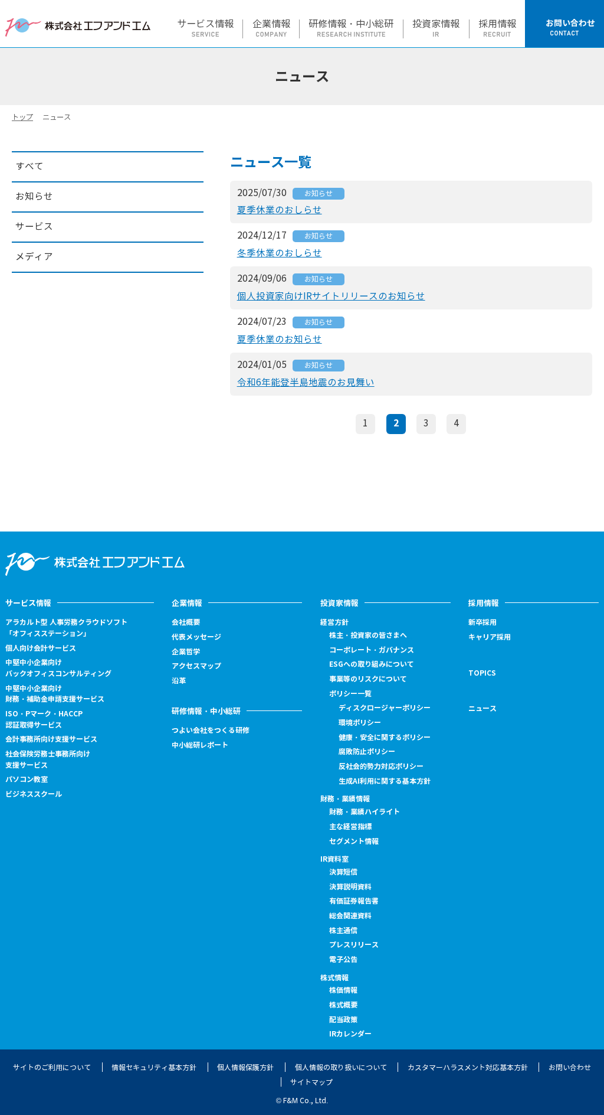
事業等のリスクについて (368, 678)
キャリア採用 (489, 637)
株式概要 (343, 1004)
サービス (34, 226)
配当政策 (343, 1019)
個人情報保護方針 (245, 1067)
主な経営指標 (350, 826)
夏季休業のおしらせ (279, 210)
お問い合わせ (570, 1067)
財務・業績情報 (345, 798)
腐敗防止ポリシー (367, 751)
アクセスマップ (196, 665)
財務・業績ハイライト (364, 811)
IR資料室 (334, 859)
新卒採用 (482, 622)
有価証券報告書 (354, 900)
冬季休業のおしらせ (279, 253)
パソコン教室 (26, 779)
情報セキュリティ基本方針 (153, 1067)
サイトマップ (311, 1082)
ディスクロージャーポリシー (385, 707)
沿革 (179, 680)
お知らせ (318, 193)
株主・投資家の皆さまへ (368, 635)
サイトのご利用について (52, 1067)
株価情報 (343, 990)
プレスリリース (354, 944)
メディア (34, 256)
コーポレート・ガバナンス (371, 649)
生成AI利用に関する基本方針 (385, 781)
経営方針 (334, 622)
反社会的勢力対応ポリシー (381, 766)
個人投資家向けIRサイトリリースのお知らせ (331, 296)
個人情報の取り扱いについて (341, 1067)
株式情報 (334, 977)
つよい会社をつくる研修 (211, 730)
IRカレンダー (350, 1033)
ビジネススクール (33, 794)
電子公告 (343, 960)
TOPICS (482, 673)
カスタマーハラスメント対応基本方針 (468, 1067)
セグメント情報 (354, 841)
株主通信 (343, 930)
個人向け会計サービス (40, 648)
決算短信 (343, 872)
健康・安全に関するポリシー (385, 737)
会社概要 (186, 622)
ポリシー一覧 (350, 693)
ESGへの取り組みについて (371, 664)
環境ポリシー (360, 722)
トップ (22, 117)
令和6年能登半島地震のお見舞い (306, 382)
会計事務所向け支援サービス (51, 739)
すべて (29, 166)
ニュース (482, 708)
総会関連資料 (350, 915)
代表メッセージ (196, 637)
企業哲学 (186, 651)
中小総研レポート (200, 745)
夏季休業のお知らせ (279, 339)
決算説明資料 (350, 886)
